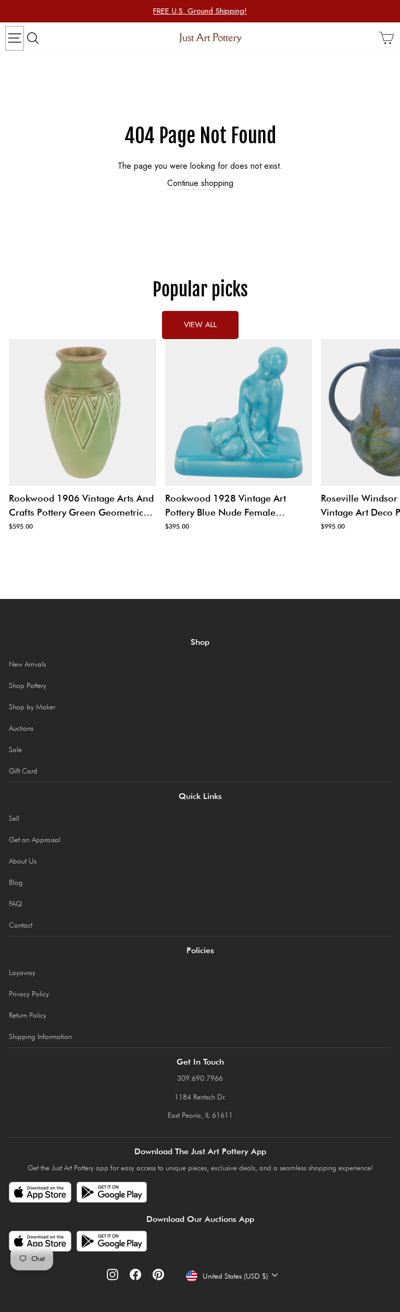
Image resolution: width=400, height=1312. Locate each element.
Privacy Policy (29, 994)
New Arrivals (27, 664)
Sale (15, 749)
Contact (20, 925)
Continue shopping (200, 183)
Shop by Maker (32, 707)
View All (200, 324)
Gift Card (23, 771)
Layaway (22, 972)
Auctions (21, 728)
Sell (14, 818)
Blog (16, 882)
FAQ (15, 903)
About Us (22, 861)
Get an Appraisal (34, 839)
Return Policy (27, 1015)
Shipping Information (40, 1036)
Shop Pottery (27, 685)
